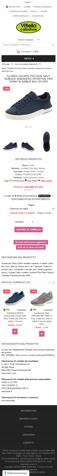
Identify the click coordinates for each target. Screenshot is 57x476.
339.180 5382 (14, 7)
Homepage (6, 64)
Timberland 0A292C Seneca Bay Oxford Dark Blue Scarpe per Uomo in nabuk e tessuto (15, 317)
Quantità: (19, 222)
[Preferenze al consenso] (15, 473)
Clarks (32, 165)
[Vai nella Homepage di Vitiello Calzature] (28, 33)
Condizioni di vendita (18, 11)
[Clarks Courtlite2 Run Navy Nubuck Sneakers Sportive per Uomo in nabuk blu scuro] (10, 146)
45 (42, 334)
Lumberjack (48, 310)
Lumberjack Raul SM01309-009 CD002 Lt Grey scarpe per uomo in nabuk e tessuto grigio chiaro (42, 317)
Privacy (34, 11)
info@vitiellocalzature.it (28, 464)
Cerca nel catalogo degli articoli (25, 64)
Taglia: (31, 205)
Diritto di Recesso (21, 16)
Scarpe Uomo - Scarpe (34, 171)
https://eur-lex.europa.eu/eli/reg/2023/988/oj (35, 355)
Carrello (44, 11)
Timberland (21, 310)
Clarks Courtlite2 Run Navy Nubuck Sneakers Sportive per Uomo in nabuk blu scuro (27, 69)
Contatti (27, 7)
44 (15, 331)
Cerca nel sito (37, 16)
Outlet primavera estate (33, 177)
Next (53, 282)
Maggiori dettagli (44, 213)
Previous (49, 282)
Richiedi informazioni (43, 7)
